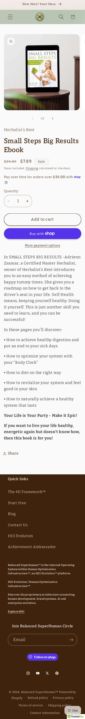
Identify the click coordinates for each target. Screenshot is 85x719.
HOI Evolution (20, 536)
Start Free (17, 503)
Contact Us (18, 525)
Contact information (45, 713)
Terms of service (31, 705)
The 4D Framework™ (27, 492)
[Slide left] (32, 118)
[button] (10, 17)
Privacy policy (63, 698)
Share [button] (13, 453)
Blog (12, 514)
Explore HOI (16, 611)
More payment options (42, 245)
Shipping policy (59, 705)
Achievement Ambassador (32, 547)
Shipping (32, 168)
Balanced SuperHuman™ (39, 692)
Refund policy (38, 698)
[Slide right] (52, 118)
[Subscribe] (71, 640)
